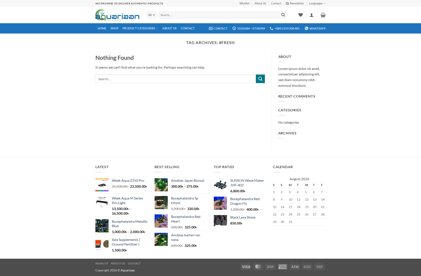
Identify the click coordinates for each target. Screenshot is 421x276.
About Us (260, 3)
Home (102, 28)
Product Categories (139, 28)
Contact (276, 3)
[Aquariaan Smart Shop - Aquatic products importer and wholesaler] (117, 14)
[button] (295, 3)
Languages (316, 3)
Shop (114, 28)
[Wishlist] (300, 15)
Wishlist (244, 3)
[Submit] (283, 15)
